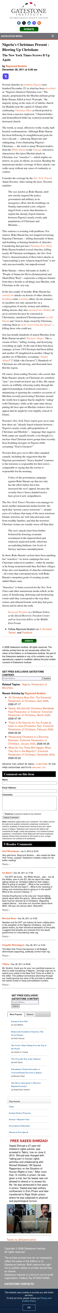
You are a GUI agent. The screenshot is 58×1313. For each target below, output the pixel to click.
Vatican (37, 149)
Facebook (27, 632)
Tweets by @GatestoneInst (21, 1239)
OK (29, 1307)
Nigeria (26, 684)
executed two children (39, 310)
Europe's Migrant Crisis (19, 1119)
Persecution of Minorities (19, 1125)
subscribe (42, 763)
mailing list (38, 767)
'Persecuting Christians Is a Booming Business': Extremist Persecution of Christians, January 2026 (28, 740)
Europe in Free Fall (19, 1021)
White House (19, 149)
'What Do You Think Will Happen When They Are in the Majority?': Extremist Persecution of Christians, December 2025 (31, 751)
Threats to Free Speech (18, 1132)
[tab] (16, 1014)
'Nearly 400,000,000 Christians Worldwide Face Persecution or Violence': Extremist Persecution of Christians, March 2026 (31, 711)
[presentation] (16, 1014)
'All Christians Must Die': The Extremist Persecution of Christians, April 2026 (29, 699)
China (11, 1106)
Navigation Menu (11, 36)
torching (23, 299)
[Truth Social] (6, 79)
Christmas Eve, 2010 (40, 246)
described (50, 88)
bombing (7, 299)
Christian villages (34, 338)
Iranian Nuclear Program (20, 1112)
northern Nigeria (32, 84)
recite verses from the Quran (36, 324)
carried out (8, 295)
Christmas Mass (23, 110)
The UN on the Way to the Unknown (25, 1058)
